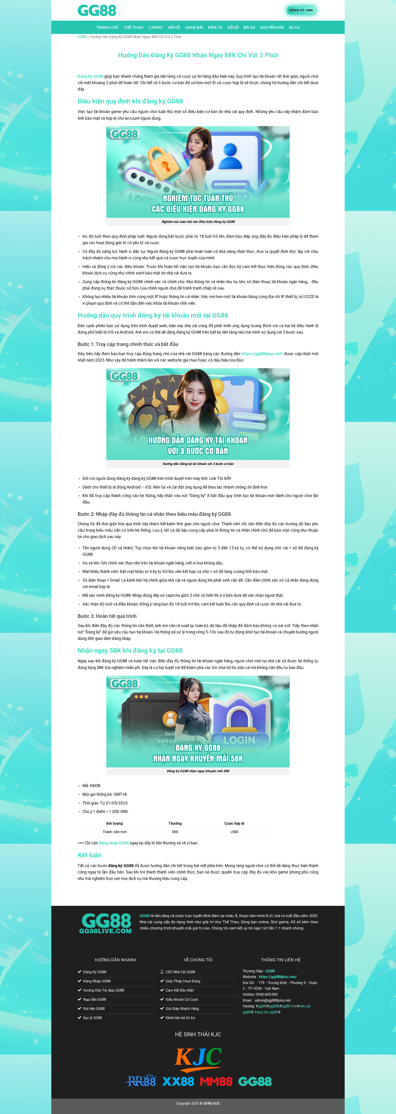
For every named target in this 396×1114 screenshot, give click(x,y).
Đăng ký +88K (301, 10)
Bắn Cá (215, 27)
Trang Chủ (107, 27)
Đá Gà (249, 27)
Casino (155, 27)
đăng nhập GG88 (114, 843)
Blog (294, 27)
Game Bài (194, 27)
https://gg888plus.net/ (278, 977)
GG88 (82, 37)
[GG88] (97, 10)
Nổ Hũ (174, 27)
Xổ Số (233, 27)
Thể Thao (134, 27)
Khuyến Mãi (272, 27)
